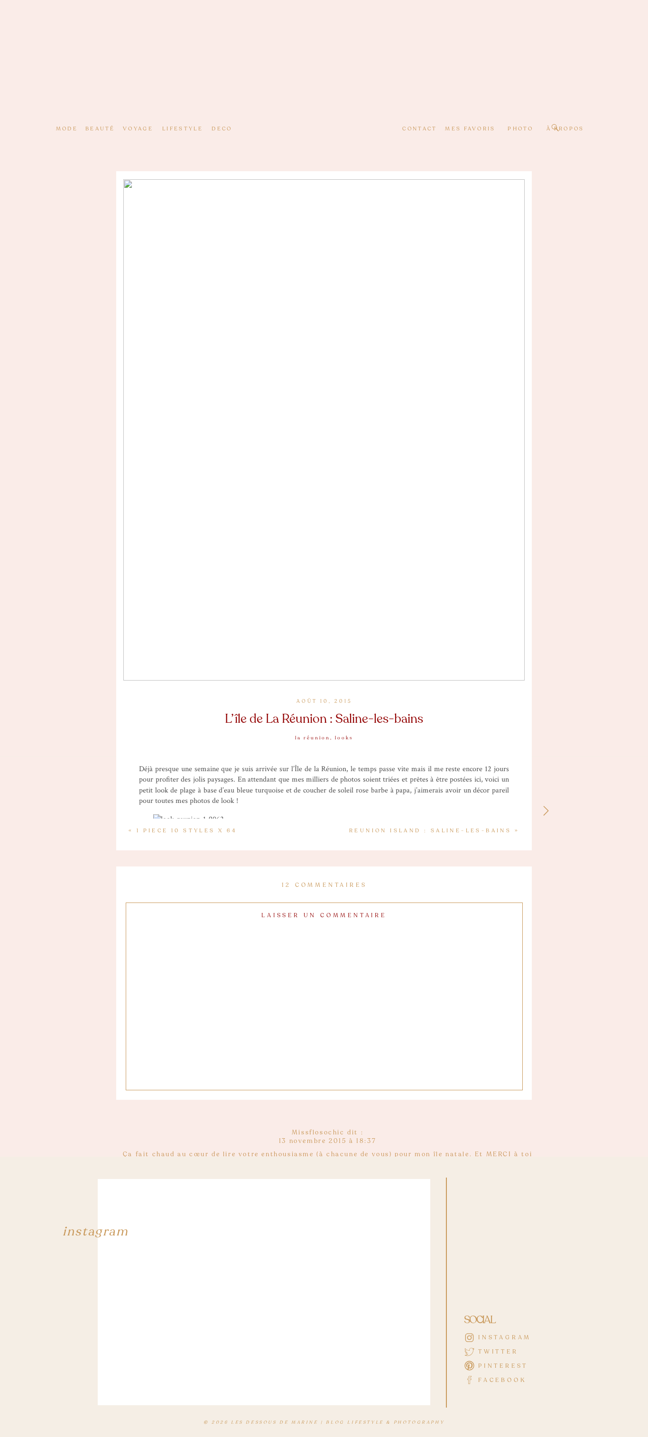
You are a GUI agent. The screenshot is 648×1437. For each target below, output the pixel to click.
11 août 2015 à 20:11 (327, 1409)
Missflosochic (318, 1132)
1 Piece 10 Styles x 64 (187, 830)
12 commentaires (324, 885)
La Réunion (312, 738)
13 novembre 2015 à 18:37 (327, 1141)
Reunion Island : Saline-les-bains (430, 830)
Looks (344, 738)
